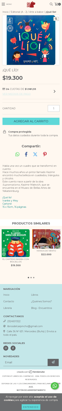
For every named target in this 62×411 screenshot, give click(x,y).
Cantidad (9, 108)
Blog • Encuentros (41, 308)
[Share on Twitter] (35, 154)
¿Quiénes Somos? (41, 301)
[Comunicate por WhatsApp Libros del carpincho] (55, 385)
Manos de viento (46, 250)
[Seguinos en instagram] (5, 348)
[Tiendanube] (31, 373)
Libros (34, 294)
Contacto (8, 301)
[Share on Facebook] (26, 154)
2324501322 (14, 321)
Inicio (5, 11)
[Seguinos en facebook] (13, 348)
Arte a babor (36, 11)
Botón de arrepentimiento (31, 390)
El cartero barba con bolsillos (15, 260)
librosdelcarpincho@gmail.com (25, 326)
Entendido (31, 407)
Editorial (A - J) (19, 11)
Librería (7, 308)
